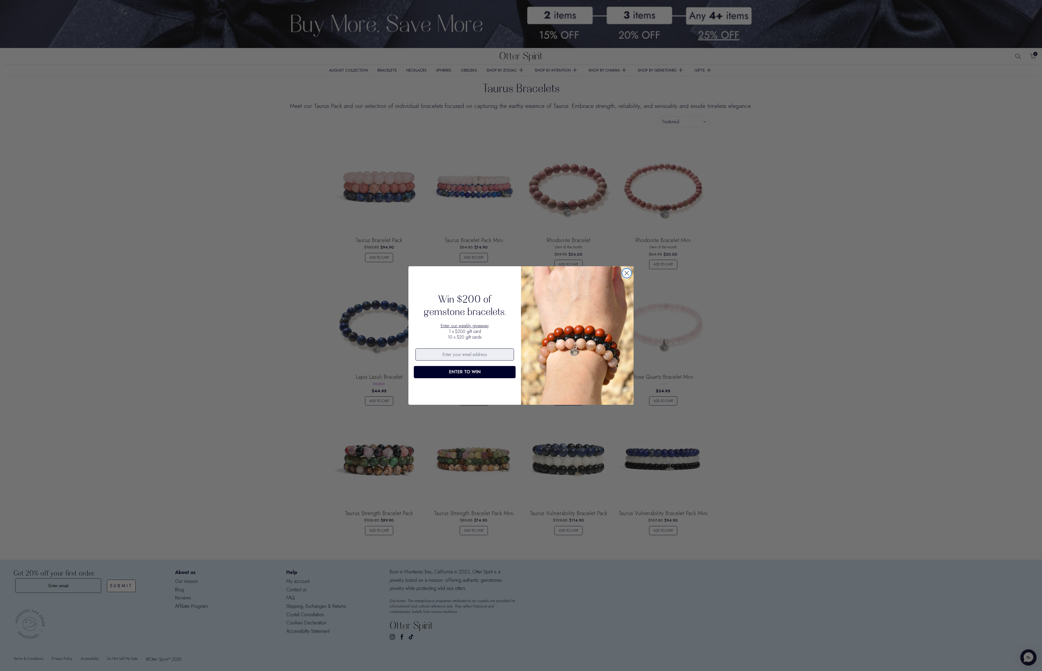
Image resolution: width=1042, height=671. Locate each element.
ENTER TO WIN (465, 372)
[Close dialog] (626, 273)
